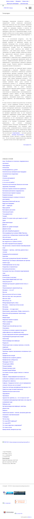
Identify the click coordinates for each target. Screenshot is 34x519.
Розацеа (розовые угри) (9, 368)
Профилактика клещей (9, 355)
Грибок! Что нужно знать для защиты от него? (15, 218)
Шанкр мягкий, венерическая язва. (12, 429)
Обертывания (6, 324)
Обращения (18, 1)
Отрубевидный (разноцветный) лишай (13, 336)
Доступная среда (24, 3)
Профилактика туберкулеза (10, 359)
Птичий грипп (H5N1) (8, 364)
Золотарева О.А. (27, 144)
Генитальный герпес (8, 212)
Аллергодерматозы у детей (10, 169)
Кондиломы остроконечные (10, 267)
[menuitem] (10, 1)
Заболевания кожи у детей (10, 239)
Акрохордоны (6, 165)
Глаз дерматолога (7, 214)
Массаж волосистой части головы (12, 294)
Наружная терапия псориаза (10, 319)
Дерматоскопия (7, 229)
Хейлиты (5, 410)
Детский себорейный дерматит (11, 231)
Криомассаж (6, 275)
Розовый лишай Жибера (9, 370)
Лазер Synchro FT (7, 281)
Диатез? (5, 224)
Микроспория (6, 317)
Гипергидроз (6, 13)
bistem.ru (29, 517)
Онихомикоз (6, 328)
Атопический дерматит (9, 178)
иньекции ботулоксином (18, 134)
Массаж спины (7, 298)
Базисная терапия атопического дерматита (14, 188)
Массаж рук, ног (7, 300)
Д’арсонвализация (7, 222)
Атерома (5, 176)
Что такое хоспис (7, 427)
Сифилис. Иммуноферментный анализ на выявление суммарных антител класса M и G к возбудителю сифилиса (15, 379)
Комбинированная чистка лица (11, 264)
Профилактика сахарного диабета (12, 357)
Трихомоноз (6, 395)
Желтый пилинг (7, 237)
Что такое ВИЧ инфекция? (10, 421)
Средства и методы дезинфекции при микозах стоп (17, 387)
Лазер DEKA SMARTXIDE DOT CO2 (12, 279)
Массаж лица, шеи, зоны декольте (12, 296)
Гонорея (5, 216)
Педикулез (5, 343)
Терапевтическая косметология (11, 391)
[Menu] (29, 8)
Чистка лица (6, 419)
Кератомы (5, 256)
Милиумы (5, 315)
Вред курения (6, 207)
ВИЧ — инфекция (7, 205)
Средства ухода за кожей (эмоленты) (13, 389)
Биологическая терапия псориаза (12, 193)
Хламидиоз (6, 417)
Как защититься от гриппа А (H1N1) (12, 241)
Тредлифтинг (6, 393)
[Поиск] (25, 8)
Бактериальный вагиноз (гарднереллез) (13, 191)
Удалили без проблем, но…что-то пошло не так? (16, 398)
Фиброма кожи (6, 404)
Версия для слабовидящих (13, 3)
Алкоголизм (6, 167)
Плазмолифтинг (7, 349)
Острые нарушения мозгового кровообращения (15, 334)
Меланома (5, 307)
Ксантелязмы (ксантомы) (9, 277)
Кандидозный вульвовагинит (10, 254)
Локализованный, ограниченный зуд (12, 288)
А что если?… (6, 180)
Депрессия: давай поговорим (10, 226)
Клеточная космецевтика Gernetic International (15, 258)
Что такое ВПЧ (7, 423)
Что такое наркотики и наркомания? (12, 425)
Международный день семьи (10, 302)
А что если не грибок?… (9, 182)
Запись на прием (10, 1)
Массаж (5, 292)
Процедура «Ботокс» (8, 362)
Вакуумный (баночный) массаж (11, 201)
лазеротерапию (16, 133)
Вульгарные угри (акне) (9, 210)
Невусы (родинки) (7, 321)
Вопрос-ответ (26, 1)
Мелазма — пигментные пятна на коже (13, 305)
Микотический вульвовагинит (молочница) (14, 313)
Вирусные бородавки (8, 203)
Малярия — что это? (8, 290)
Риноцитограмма (7, 366)
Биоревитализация (8, 195)
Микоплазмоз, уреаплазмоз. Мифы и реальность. (16, 311)
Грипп (4, 220)
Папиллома (6, 338)
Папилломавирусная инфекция (11, 340)
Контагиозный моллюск (9, 269)
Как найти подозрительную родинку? (13, 243)
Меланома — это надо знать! (10, 309)
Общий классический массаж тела (12, 326)
